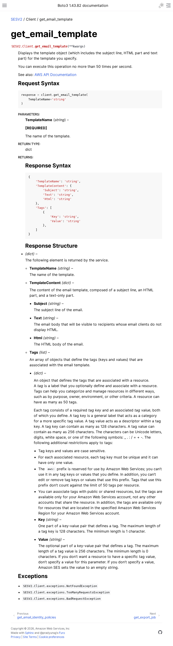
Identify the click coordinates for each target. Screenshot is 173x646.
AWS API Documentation (55, 74)
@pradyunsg (48, 632)
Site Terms (30, 637)
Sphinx (29, 632)
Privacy (16, 637)
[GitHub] (160, 633)
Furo (62, 632)
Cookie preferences (51, 637)
